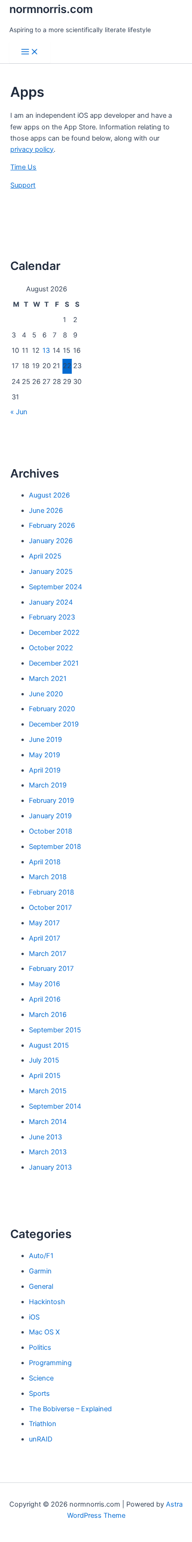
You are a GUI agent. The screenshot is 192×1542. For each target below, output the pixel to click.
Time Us (23, 167)
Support (22, 185)
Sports (39, 1393)
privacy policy (32, 149)
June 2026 (46, 510)
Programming (50, 1363)
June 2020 (46, 694)
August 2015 (49, 1045)
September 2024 (55, 587)
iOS (34, 1317)
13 (46, 350)
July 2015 (44, 1060)
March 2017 (47, 953)
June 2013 (45, 1137)
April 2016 (45, 999)
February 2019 (51, 800)
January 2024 (51, 602)
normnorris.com (51, 9)
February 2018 (51, 892)
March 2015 (48, 1091)
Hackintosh (47, 1302)
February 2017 (51, 968)
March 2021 (48, 678)
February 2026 (52, 525)
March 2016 (48, 1014)
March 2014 (48, 1122)
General (41, 1286)
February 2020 (52, 709)
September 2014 (55, 1106)
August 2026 (49, 495)
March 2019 (48, 785)
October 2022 (51, 648)
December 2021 (54, 663)
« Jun (18, 412)
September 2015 (55, 1030)
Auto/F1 (41, 1256)
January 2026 (51, 541)
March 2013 (48, 1152)
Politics (40, 1347)
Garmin (40, 1271)
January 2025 (51, 571)
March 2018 (48, 877)
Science (41, 1378)
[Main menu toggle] (29, 52)
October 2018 (50, 831)
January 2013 (50, 1167)
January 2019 (50, 816)
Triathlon (42, 1424)
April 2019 (45, 770)
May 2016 (44, 984)
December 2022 (54, 632)
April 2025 (45, 556)
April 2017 (44, 938)
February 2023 (52, 617)
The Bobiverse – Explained (70, 1409)
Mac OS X (44, 1332)
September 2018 (55, 846)
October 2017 (50, 907)
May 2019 (44, 755)
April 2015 (45, 1075)
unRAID (40, 1439)
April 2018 (45, 862)
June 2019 (45, 739)
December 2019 (54, 724)
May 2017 (44, 923)
